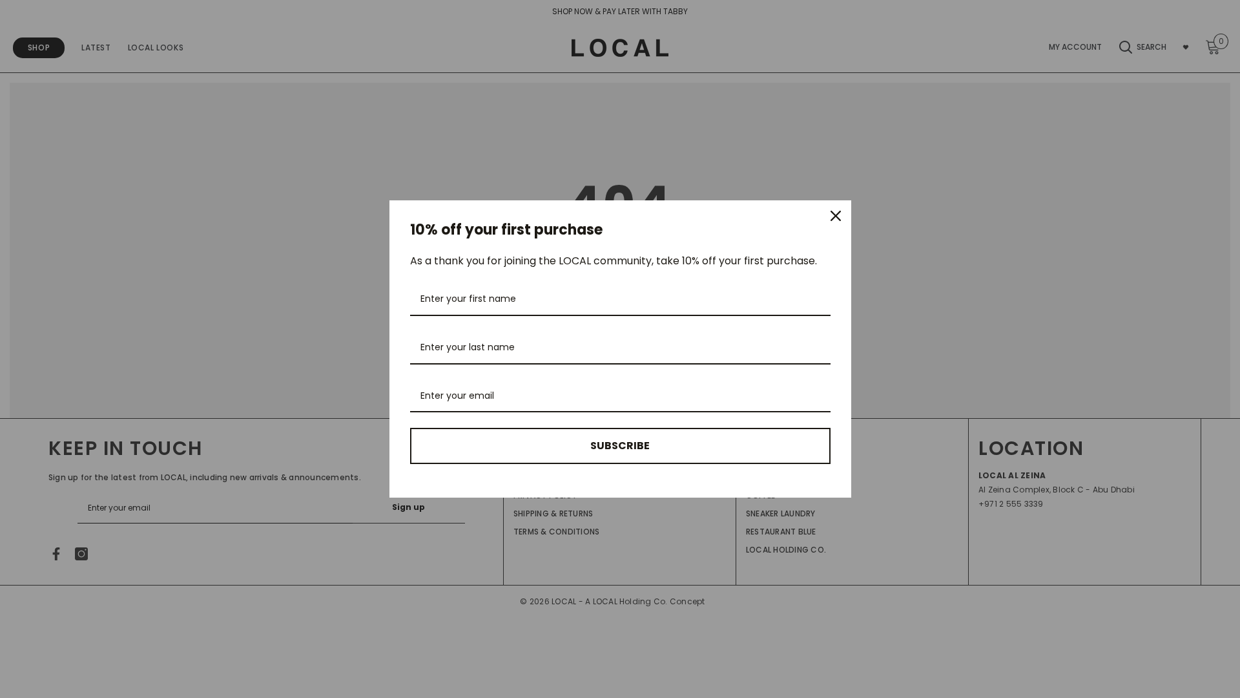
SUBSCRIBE (620, 445)
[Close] (835, 215)
